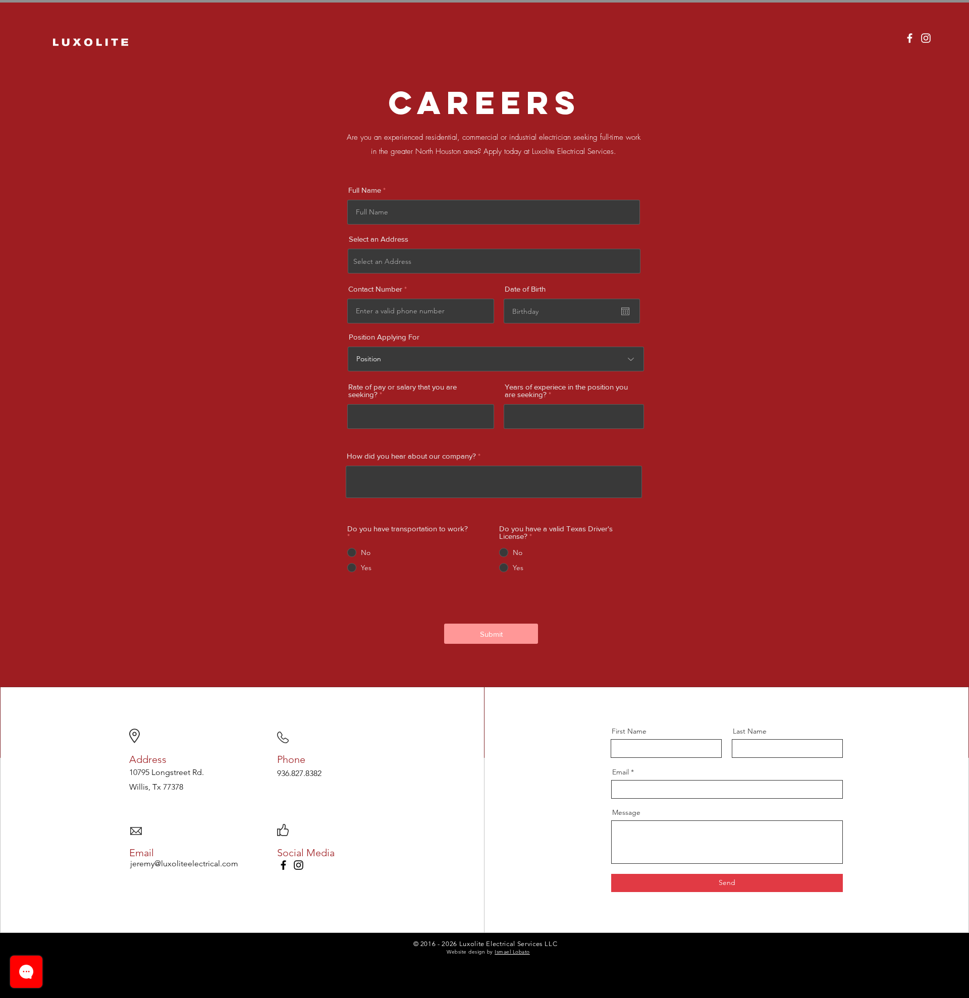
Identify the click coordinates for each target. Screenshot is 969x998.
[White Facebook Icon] (909, 38)
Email (620, 771)
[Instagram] (298, 865)
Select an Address (378, 239)
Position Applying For (384, 337)
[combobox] (494, 261)
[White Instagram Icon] (926, 38)
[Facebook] (283, 865)
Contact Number (375, 289)
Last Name (750, 731)
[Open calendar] (625, 311)
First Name (629, 731)
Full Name (364, 190)
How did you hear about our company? (411, 456)
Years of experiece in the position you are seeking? (566, 390)
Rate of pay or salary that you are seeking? (402, 390)
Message (626, 812)
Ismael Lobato (512, 952)
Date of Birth (525, 289)
